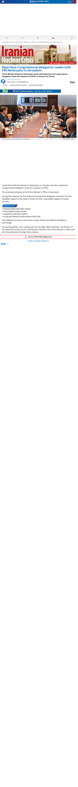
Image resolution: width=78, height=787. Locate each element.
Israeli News (19, 42)
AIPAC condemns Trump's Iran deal (15, 211)
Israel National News (8, 42)
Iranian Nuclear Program (18, 85)
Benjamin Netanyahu (36, 85)
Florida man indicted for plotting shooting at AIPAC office (22, 216)
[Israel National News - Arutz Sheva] (39, 2)
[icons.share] (75, 1)
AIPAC (5, 85)
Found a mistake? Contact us (38, 241)
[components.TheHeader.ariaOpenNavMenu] (12, 2)
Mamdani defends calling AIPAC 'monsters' (17, 209)
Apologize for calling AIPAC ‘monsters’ (16, 214)
